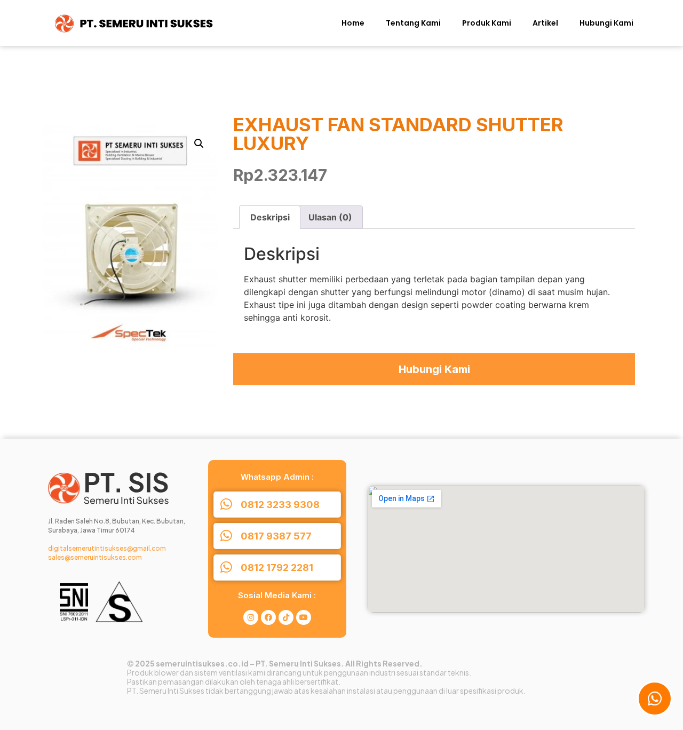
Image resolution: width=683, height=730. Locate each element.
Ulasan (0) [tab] (330, 217)
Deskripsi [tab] (270, 217)
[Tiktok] (286, 617)
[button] (199, 143)
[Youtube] (303, 617)
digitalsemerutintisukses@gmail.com (107, 548)
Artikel (545, 23)
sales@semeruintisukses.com (95, 557)
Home (353, 23)
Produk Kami (486, 23)
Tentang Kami (413, 23)
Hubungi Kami (606, 23)
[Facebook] (268, 617)
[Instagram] (250, 617)
